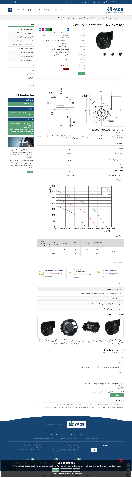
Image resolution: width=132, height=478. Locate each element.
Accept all (55, 470)
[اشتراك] (94, 450)
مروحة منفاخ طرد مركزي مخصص (64, 404)
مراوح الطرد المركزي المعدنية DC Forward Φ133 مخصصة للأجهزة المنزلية (48, 342)
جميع (117, 18)
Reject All (76, 470)
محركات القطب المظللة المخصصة (44, 438)
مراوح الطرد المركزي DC (91, 18)
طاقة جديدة (31, 90)
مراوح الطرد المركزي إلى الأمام (114, 404)
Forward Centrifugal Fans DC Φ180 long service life (55, 36)
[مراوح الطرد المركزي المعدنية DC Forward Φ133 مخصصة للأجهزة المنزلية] (48, 327)
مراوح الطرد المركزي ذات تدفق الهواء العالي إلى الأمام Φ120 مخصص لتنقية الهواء (114, 342)
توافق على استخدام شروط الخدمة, (108, 392)
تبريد (33, 70)
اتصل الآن (81, 74)
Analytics (69, 473)
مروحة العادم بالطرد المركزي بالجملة (112, 407)
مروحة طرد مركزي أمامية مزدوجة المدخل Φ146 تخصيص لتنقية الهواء (92, 341)
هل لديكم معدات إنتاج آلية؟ (68, 445)
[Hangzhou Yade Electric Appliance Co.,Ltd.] (115, 9)
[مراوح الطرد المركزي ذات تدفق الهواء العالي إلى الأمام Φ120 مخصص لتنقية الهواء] (113, 327)
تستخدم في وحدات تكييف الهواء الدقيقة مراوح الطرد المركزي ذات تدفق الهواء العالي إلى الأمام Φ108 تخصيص (70, 342)
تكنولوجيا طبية (30, 74)
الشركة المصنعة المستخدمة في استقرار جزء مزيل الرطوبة (83, 407)
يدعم (23, 10)
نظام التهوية (30, 78)
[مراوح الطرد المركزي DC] (66, 69)
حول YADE (46, 10)
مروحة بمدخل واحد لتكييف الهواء (55, 407)
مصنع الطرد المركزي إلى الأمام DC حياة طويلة (89, 404)
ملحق (119, 388)
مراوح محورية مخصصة (92, 438)
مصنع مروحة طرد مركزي (107, 18)
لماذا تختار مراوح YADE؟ (33, 445)
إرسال (117, 395)
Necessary (78, 473)
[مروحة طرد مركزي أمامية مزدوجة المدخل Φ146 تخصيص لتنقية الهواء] (91, 327)
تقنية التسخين (30, 86)
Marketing (52, 473)
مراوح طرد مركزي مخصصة (68, 438)
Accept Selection (66, 470)
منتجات (55, 10)
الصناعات (37, 10)
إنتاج (29, 10)
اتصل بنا (30, 172)
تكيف (32, 82)
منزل (122, 18)
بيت (62, 10)
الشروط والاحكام (98, 392)
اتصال (17, 10)
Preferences (61, 473)
